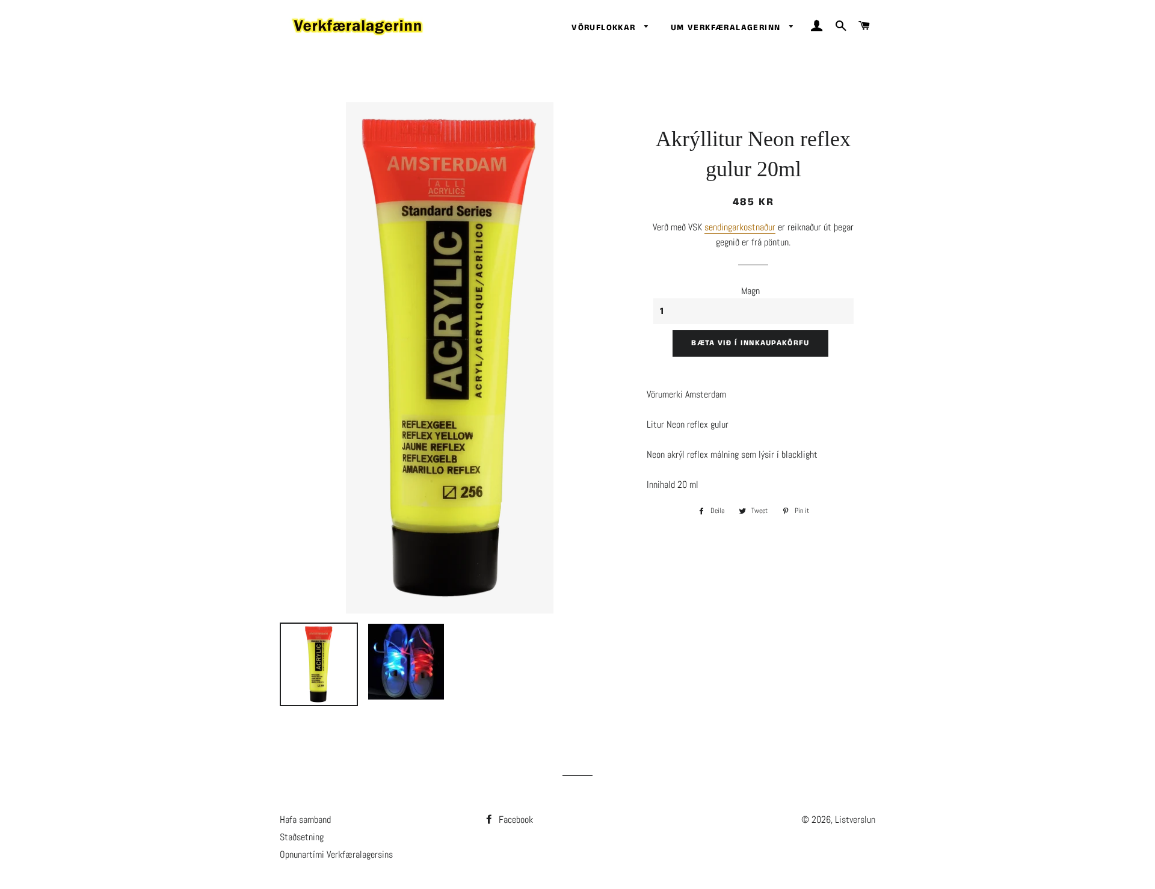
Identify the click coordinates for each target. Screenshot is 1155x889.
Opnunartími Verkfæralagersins (336, 854)
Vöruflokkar (605, 28)
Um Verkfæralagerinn (727, 28)
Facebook (514, 819)
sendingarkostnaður (739, 227)
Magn (750, 291)
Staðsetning (302, 837)
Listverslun (855, 819)
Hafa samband (305, 819)
